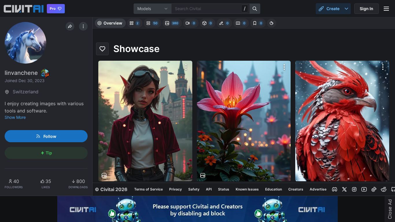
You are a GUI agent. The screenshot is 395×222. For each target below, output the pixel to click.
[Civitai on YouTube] (364, 189)
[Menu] (386, 9)
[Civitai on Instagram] (354, 189)
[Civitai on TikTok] (374, 189)
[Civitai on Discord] (334, 189)
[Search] (255, 8)
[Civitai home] (23, 8)
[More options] (186, 67)
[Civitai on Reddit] (384, 189)
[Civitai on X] (344, 189)
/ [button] (245, 8)
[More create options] (346, 8)
